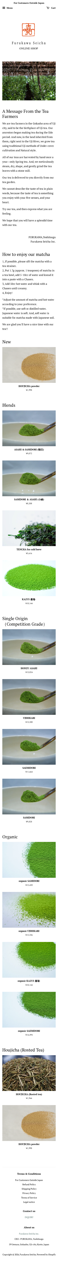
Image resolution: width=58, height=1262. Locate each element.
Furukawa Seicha (28, 1254)
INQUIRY (29, 1217)
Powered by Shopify (46, 1254)
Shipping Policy (29, 1188)
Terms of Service (29, 1197)
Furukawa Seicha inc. (29, 1233)
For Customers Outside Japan (29, 1180)
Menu (9, 7)
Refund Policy (29, 1184)
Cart (53, 7)
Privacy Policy (29, 1193)
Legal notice (29, 1201)
